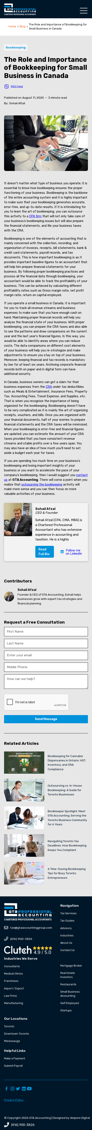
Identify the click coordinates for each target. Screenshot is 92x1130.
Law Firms (10, 995)
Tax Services (68, 913)
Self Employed (69, 1003)
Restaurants (68, 984)
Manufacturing (13, 1003)
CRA (49, 387)
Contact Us (67, 950)
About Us (66, 942)
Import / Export (14, 988)
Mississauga (12, 1041)
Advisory (66, 928)
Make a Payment (14, 1058)
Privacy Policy (14, 1100)
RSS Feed (17, 86)
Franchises (11, 981)
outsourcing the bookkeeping (41, 484)
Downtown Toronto (16, 1033)
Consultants (12, 966)
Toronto (9, 1026)
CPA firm (35, 216)
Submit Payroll (13, 1065)
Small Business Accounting (70, 993)
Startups (66, 1010)
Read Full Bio (44, 551)
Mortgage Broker (71, 965)
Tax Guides (67, 920)
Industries (67, 935)
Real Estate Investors (67, 975)
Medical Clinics (13, 973)
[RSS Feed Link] (6, 86)
